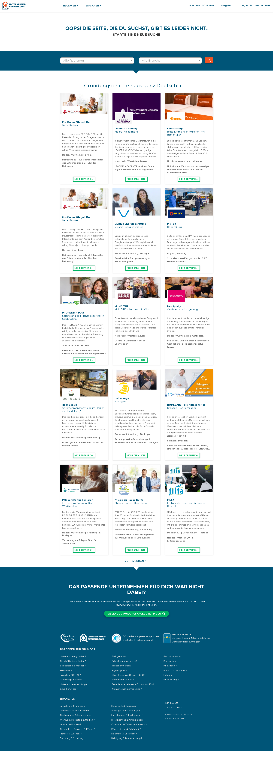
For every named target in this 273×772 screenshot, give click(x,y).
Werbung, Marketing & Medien (76, 719)
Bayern (66, 249)
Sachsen (172, 440)
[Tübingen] (136, 388)
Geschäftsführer (172, 656)
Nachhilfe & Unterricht (123, 733)
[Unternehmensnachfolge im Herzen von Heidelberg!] (84, 394)
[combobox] (97, 60)
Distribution (170, 661)
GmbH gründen (68, 688)
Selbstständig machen (72, 665)
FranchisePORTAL (69, 675)
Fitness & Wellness (70, 733)
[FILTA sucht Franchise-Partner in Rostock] (189, 490)
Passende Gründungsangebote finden (134, 613)
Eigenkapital (118, 670)
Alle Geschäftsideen (201, 5)
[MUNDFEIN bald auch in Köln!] (136, 296)
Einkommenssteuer (122, 679)
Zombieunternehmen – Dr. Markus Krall (133, 684)
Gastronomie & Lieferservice (75, 715)
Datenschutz (173, 707)
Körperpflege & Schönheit (125, 729)
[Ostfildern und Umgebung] (189, 296)
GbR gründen (119, 656)
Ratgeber (226, 5)
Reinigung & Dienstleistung (126, 738)
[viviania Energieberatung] (136, 213)
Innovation (169, 665)
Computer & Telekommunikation (129, 724)
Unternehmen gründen (72, 656)
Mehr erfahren (83, 179)
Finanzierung (171, 679)
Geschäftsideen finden (72, 661)
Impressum (171, 702)
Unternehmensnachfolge (73, 684)
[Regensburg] (189, 213)
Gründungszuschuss (71, 679)
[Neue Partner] (84, 112)
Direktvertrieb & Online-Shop (127, 719)
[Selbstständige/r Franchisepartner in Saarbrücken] (84, 302)
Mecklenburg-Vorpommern (182, 532)
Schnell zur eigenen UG (124, 661)
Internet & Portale (70, 724)
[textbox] (97, 60)
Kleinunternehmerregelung (126, 688)
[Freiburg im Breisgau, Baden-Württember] (84, 490)
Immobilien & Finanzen (72, 705)
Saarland (67, 345)
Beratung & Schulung (71, 738)
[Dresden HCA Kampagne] (189, 394)
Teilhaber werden (121, 665)
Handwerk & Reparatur (124, 705)
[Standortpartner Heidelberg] (136, 490)
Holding (168, 675)
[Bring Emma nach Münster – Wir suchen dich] (189, 118)
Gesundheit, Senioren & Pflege (76, 729)
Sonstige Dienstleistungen (125, 710)
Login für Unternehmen (255, 5)
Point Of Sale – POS (174, 670)
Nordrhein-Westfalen (127, 161)
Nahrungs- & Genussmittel (74, 710)
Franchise (65, 670)
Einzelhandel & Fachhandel (126, 715)
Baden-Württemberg (74, 154)
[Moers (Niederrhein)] (136, 118)
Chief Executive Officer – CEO (128, 675)
